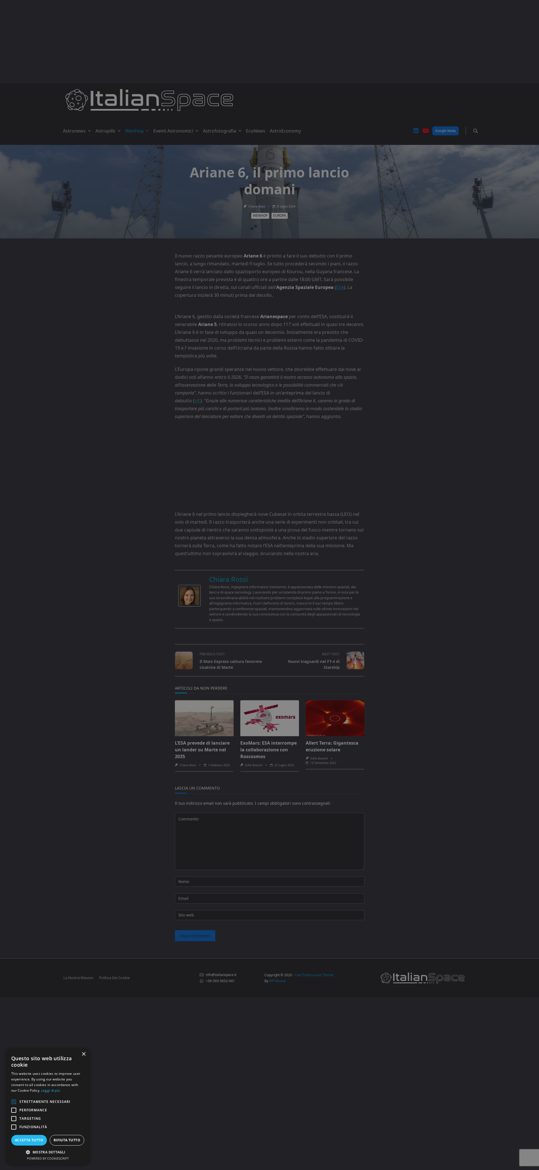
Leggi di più (50, 1090)
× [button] (83, 1054)
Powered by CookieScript (48, 1158)
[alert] (269, 585)
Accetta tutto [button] (29, 1140)
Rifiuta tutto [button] (67, 1140)
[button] (47, 1152)
